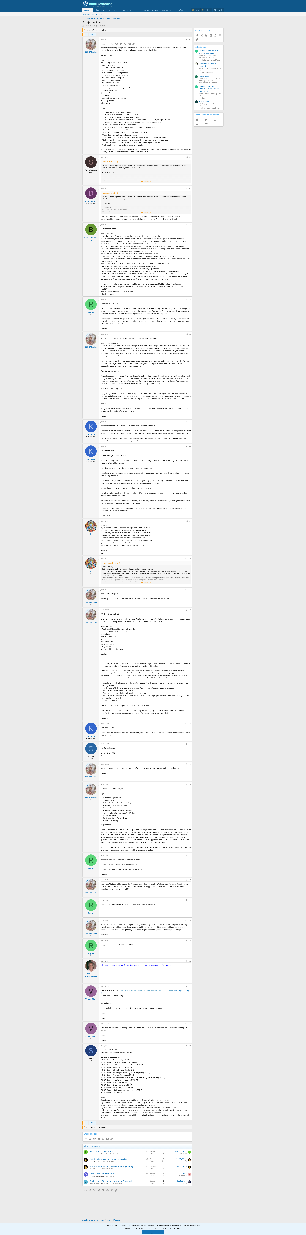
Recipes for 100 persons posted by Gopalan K (111, 1181)
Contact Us (144, 10)
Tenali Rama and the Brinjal (103, 1173)
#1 (190, 39)
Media (112, 10)
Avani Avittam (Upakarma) (208, 83)
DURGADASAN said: (109, 162)
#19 (190, 900)
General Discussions (206, 72)
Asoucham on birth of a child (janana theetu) (208, 51)
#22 (190, 961)
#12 (190, 610)
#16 (190, 784)
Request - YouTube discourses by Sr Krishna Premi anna (209, 88)
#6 (190, 334)
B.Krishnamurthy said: (110, 563)
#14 (190, 744)
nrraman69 (183, 1176)
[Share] (187, 39)
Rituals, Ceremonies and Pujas (209, 60)
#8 (190, 446)
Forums (87, 10)
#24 (190, 1024)
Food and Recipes (116, 1154)
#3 (190, 188)
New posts (86, 14)
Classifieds (179, 10)
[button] (106, 10)
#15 (190, 764)
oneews (92, 1176)
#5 (190, 299)
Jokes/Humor (110, 1176)
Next (91, 35)
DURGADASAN (89, 26)
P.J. (90, 1161)
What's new (99, 10)
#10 (190, 558)
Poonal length (204, 76)
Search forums (97, 14)
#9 (190, 521)
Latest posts (200, 46)
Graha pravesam (205, 101)
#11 (190, 590)
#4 (190, 225)
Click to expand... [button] (146, 181)
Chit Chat (202, 98)
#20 (190, 920)
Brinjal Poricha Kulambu (101, 1151)
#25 (190, 1046)
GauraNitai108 (95, 1183)
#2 (190, 157)
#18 (190, 880)
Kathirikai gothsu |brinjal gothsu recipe (108, 1159)
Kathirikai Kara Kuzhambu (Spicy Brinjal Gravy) (112, 1166)
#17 (190, 855)
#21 (190, 941)
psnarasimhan (94, 1154)
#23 (190, 986)
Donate (155, 10)
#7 (190, 422)
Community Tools (127, 10)
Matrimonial (167, 10)
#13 (190, 724)
